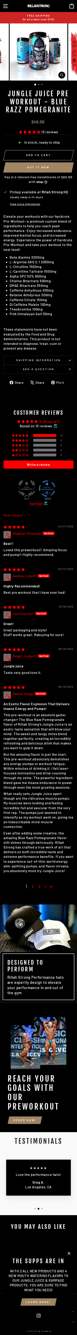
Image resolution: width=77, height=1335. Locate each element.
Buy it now (38, 167)
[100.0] (47, 488)
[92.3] (26, 488)
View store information (25, 204)
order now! (25, 1120)
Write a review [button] (38, 464)
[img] (14, 527)
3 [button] (40, 886)
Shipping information (38, 360)
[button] (30, 132)
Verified (36, 503)
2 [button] (33, 886)
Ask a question (38, 369)
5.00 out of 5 (49, 421)
